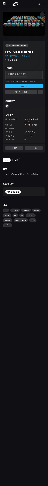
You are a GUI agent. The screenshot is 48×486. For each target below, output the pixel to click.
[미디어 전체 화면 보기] (42, 14)
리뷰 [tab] (16, 160)
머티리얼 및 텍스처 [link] (12, 56)
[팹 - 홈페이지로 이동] (15, 4)
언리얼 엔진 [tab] (15, 192)
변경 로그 (27, 121)
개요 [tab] (6, 160)
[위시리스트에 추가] (40, 92)
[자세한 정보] (31, 135)
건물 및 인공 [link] (26, 56)
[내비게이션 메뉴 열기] (44, 4)
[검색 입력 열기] (39, 4)
